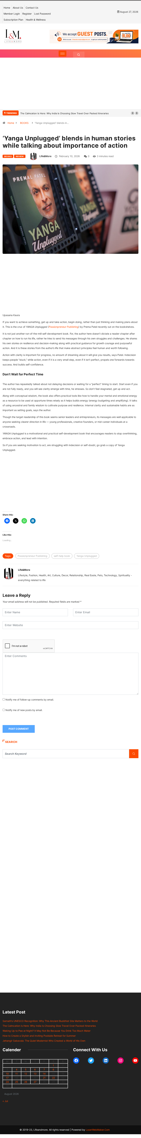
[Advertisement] (70, 87)
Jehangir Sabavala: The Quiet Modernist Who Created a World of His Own (44, 1040)
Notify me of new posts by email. (24, 710)
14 (44, 1073)
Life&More (45, 156)
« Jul (5, 1101)
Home (7, 7)
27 (35, 1081)
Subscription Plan (13, 19)
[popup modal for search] (78, 55)
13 (35, 1073)
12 (25, 1073)
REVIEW (20, 156)
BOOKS (24, 122)
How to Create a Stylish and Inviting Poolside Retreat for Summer (39, 1035)
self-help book (62, 555)
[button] (132, 113)
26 (25, 1081)
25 (16, 1081)
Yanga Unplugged (87, 555)
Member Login (12, 13)
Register (27, 13)
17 (7, 1077)
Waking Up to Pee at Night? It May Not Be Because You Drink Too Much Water (46, 1030)
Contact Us (32, 7)
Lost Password (42, 13)
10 (7, 1073)
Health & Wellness (36, 19)
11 (16, 1073)
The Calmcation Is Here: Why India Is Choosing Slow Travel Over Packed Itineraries (64, 113)
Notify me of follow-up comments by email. (30, 699)
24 (7, 1081)
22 (53, 1077)
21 (44, 1077)
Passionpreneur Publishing (63, 326)
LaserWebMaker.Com (98, 1129)
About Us (18, 7)
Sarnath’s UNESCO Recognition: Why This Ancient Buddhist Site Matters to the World (50, 1021)
